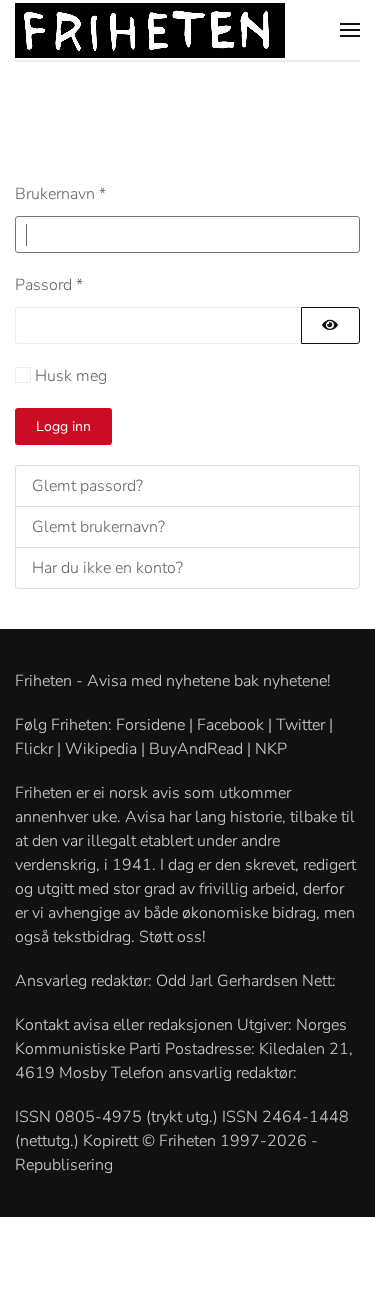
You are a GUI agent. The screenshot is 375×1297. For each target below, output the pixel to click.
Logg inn (63, 426)
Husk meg (71, 376)
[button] (350, 30)
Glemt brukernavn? (98, 527)
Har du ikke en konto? (107, 568)
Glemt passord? (87, 486)
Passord (49, 285)
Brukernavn (60, 194)
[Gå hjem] (150, 30)
